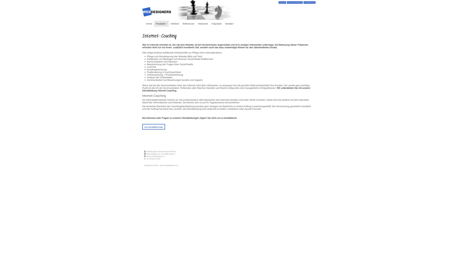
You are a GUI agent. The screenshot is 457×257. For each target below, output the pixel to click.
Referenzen (188, 23)
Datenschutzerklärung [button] (295, 2)
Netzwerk (203, 23)
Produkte (162, 24)
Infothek (175, 23)
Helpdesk (217, 23)
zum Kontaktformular (153, 127)
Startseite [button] (282, 2)
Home (149, 23)
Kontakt (230, 24)
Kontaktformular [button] (309, 2)
